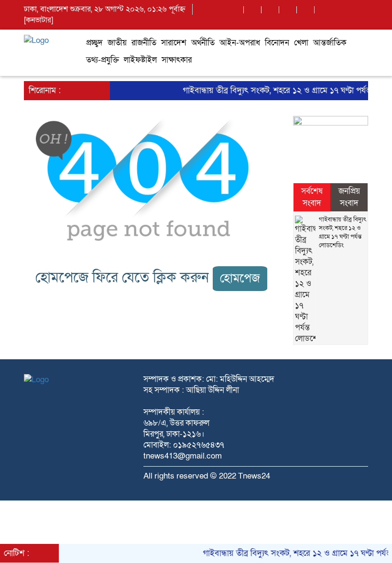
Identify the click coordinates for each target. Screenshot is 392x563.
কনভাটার (38, 20)
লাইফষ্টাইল (140, 59)
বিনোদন (277, 42)
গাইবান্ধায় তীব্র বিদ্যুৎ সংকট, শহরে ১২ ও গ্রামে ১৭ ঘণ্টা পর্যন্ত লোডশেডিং (342, 232)
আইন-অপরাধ (239, 42)
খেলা (301, 42)
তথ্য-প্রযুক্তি (102, 59)
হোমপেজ (240, 278)
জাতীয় (117, 42)
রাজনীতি (143, 42)
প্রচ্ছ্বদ (94, 42)
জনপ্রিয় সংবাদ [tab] (349, 197)
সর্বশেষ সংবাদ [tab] (312, 197)
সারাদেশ (173, 42)
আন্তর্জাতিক (330, 42)
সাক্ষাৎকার (177, 59)
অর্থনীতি (203, 42)
